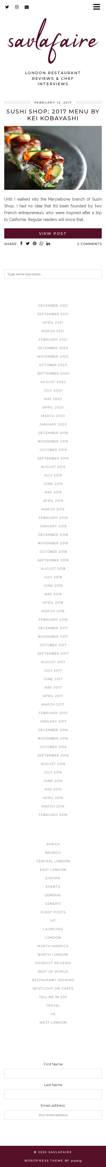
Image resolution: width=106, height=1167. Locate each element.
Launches (53, 929)
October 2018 (53, 552)
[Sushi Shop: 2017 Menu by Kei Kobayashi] (53, 188)
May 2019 (53, 492)
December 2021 (53, 306)
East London (53, 870)
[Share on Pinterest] (34, 244)
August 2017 (53, 662)
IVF (53, 921)
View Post (53, 233)
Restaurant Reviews (53, 980)
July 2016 (53, 772)
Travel (53, 1005)
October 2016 (53, 747)
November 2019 (53, 441)
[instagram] (17, 7)
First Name (53, 1064)
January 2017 (53, 721)
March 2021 (53, 331)
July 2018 (53, 577)
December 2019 (53, 433)
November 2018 (53, 543)
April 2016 (53, 798)
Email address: (53, 1105)
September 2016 (53, 755)
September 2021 (53, 314)
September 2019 (53, 458)
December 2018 (53, 535)
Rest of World (53, 971)
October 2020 (53, 365)
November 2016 (53, 738)
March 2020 (53, 416)
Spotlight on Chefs (53, 988)
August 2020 (53, 382)
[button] (98, 7)
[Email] (27, 7)
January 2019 (53, 526)
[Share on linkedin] (48, 244)
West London (53, 1022)
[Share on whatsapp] (41, 244)
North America (53, 946)
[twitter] (7, 7)
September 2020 (53, 373)
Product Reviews (53, 963)
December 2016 (53, 730)
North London (53, 955)
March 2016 (53, 806)
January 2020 (53, 424)
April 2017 (53, 696)
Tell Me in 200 (53, 997)
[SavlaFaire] (53, 33)
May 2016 (53, 789)
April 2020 (53, 407)
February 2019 (53, 518)
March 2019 (53, 509)
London (53, 938)
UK (53, 1014)
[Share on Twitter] (27, 244)
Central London (53, 861)
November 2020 (53, 356)
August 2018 (53, 569)
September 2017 (53, 654)
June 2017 (53, 679)
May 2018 (53, 594)
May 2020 (53, 399)
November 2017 (53, 637)
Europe (53, 878)
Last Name (53, 1085)
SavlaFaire (60, 1152)
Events (53, 887)
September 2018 (53, 560)
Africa (53, 844)
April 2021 (53, 322)
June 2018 (53, 586)
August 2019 (53, 467)
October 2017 (53, 645)
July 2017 (53, 670)
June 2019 (53, 484)
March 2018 (53, 611)
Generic (53, 904)
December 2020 (53, 348)
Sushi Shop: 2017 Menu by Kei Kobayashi (53, 115)
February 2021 (53, 339)
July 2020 (53, 390)
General (53, 895)
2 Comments (89, 244)
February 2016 (53, 815)
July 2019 (53, 475)
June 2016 (53, 781)
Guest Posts (53, 912)
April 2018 (53, 603)
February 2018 (53, 620)
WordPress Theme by (53, 1160)
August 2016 (53, 764)
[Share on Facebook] (21, 244)
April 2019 (53, 501)
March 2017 (53, 704)
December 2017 (53, 628)
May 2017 (53, 687)
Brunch (53, 853)
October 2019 (53, 450)
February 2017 (53, 713)
